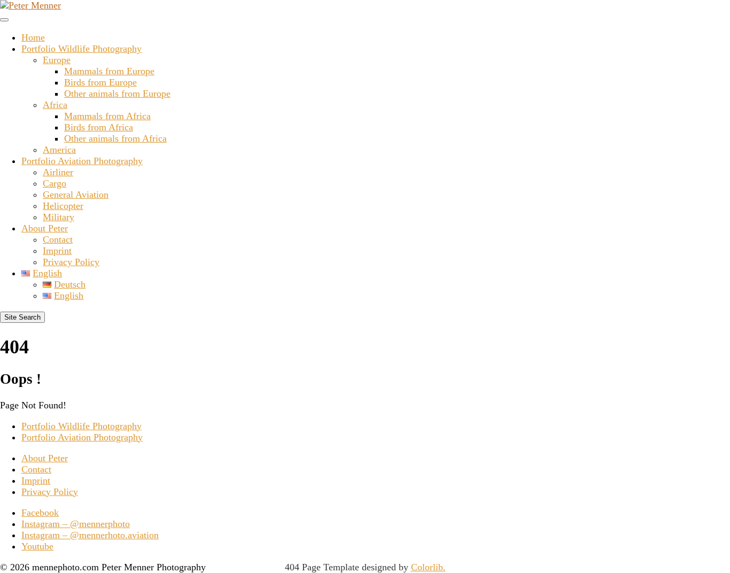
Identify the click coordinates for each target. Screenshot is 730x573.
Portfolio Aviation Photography (82, 161)
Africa (55, 104)
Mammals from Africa (107, 116)
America (59, 149)
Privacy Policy (71, 262)
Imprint (57, 250)
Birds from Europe (100, 82)
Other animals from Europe (117, 93)
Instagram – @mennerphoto (75, 523)
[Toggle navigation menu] (4, 19)
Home (33, 37)
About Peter (44, 228)
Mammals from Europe (109, 71)
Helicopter (63, 205)
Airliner (58, 172)
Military (58, 217)
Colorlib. (428, 567)
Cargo (54, 183)
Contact (58, 239)
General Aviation (75, 194)
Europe (57, 60)
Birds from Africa (98, 127)
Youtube (37, 546)
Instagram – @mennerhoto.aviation (90, 535)
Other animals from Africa (115, 138)
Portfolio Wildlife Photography (81, 48)
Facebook (40, 512)
